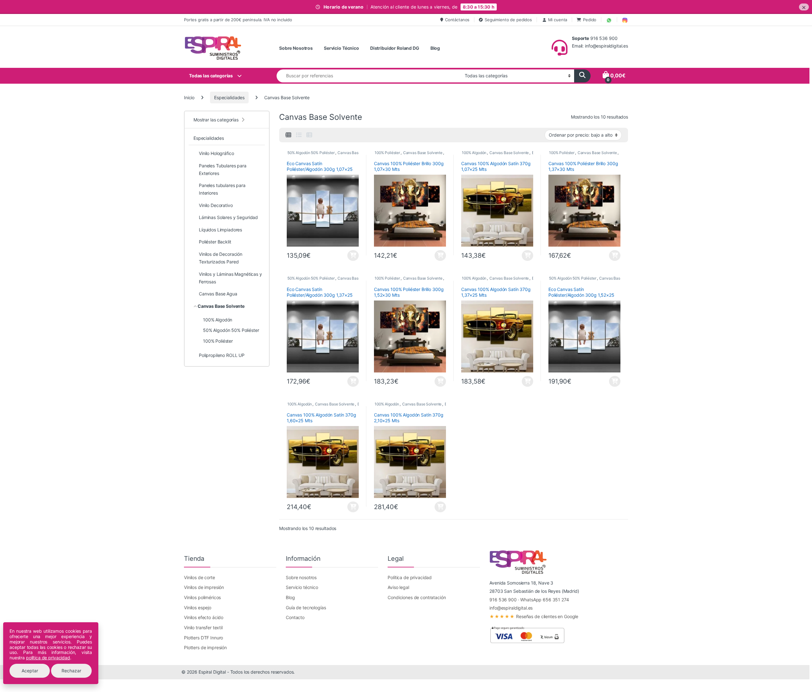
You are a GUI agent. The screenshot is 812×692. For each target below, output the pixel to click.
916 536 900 (502, 599)
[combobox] (369, 75)
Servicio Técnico (341, 48)
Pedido (589, 19)
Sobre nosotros (301, 577)
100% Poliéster (387, 152)
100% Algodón (474, 152)
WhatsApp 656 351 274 (544, 599)
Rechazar (71, 670)
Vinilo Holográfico (216, 153)
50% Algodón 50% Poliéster (311, 152)
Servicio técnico (302, 587)
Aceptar (30, 670)
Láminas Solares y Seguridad (228, 217)
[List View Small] (309, 135)
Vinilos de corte (199, 577)
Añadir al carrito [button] (352, 255)
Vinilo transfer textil (203, 627)
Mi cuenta (557, 19)
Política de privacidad (410, 577)
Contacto (295, 617)
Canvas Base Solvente (357, 152)
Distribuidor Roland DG (394, 48)
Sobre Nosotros (296, 48)
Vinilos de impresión (204, 587)
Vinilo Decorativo (216, 205)
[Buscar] (582, 75)
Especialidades (229, 97)
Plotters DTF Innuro (203, 637)
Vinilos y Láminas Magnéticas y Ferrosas (230, 277)
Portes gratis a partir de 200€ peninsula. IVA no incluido (238, 19)
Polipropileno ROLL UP (222, 355)
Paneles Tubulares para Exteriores (222, 169)
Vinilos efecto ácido (203, 617)
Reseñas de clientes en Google (533, 616)
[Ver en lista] (299, 135)
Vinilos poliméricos (202, 597)
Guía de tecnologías (306, 607)
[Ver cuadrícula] (288, 135)
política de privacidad (48, 657)
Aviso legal (398, 587)
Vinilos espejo (197, 607)
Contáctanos (457, 19)
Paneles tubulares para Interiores (222, 189)
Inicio (189, 97)
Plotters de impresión (205, 647)
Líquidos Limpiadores (220, 229)
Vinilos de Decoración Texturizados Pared (220, 257)
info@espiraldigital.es (511, 608)
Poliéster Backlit (215, 241)
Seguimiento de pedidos (508, 19)
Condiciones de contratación (417, 597)
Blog (435, 48)
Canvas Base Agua (218, 293)
